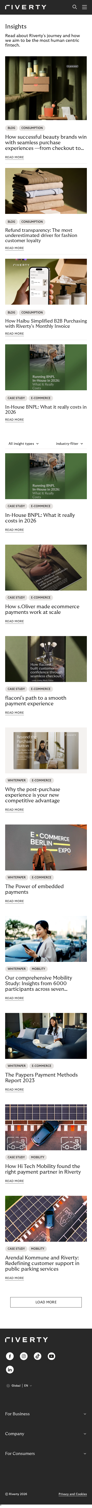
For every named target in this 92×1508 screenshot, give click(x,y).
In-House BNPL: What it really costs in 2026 (46, 410)
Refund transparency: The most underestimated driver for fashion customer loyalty (41, 235)
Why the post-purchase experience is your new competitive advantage (32, 795)
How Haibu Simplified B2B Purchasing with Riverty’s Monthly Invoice (46, 324)
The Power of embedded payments (34, 889)
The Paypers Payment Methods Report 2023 (41, 1077)
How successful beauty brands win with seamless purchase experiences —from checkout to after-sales (46, 142)
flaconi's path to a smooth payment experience (35, 700)
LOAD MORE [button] (46, 1302)
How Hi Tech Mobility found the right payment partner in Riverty (43, 1169)
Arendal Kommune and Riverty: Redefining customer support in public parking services (42, 1263)
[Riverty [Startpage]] (25, 7)
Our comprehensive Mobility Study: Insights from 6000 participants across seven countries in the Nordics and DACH (38, 983)
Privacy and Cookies (73, 1494)
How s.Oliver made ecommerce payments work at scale (42, 609)
